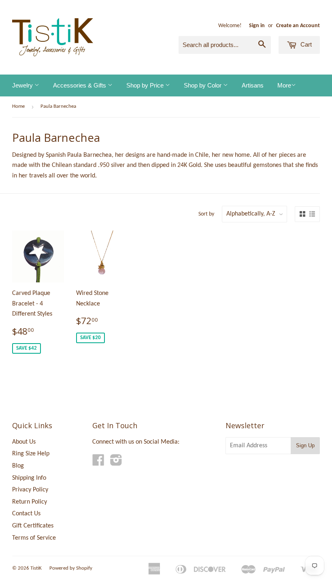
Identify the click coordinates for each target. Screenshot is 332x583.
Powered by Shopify (70, 568)
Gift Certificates (32, 526)
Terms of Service (34, 538)
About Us (24, 442)
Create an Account (298, 25)
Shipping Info (29, 478)
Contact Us (26, 513)
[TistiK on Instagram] (116, 463)
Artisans (253, 85)
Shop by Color (203, 85)
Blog (18, 466)
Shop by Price (145, 85)
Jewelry (23, 85)
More (284, 85)
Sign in (257, 25)
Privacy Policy (30, 490)
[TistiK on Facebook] (98, 463)
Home (18, 106)
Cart (305, 44)
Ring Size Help (30, 454)
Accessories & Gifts (80, 85)
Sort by (206, 214)
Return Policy (29, 502)
